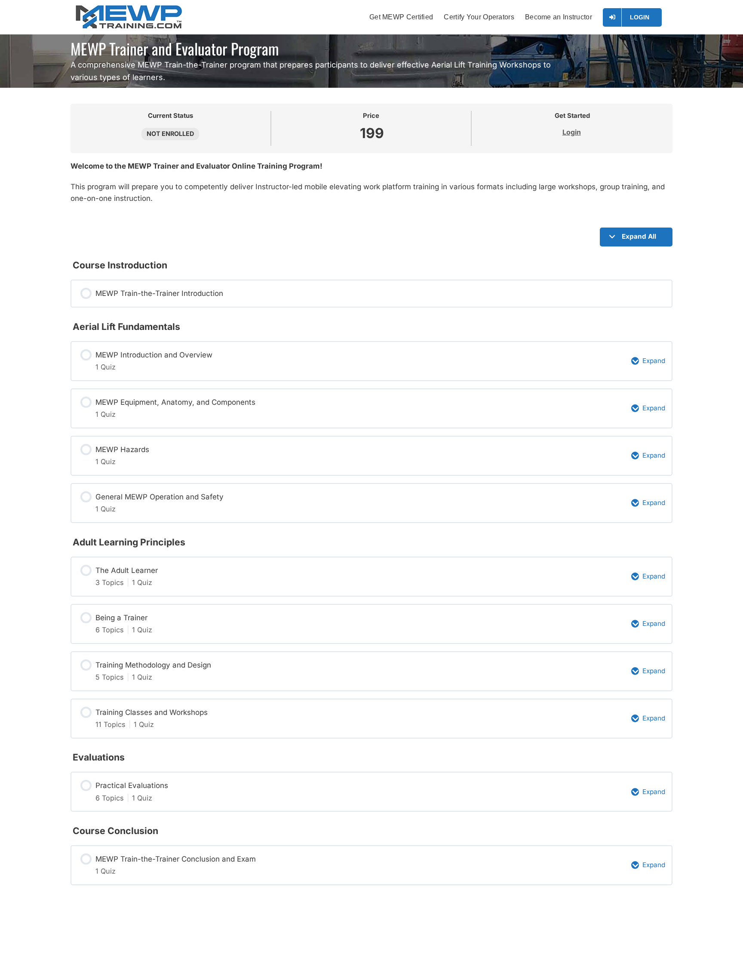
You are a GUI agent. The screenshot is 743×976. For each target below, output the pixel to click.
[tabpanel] (371, 186)
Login (571, 132)
